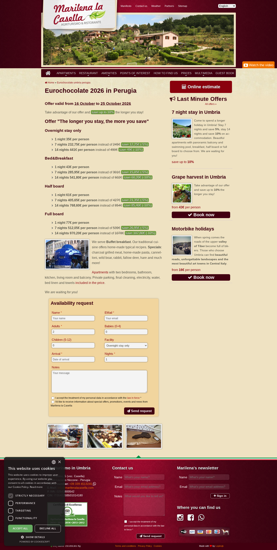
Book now (203, 214)
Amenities (109, 73)
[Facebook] (191, 519)
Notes (56, 367)
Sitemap (182, 6)
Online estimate (203, 86)
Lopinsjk (220, 546)
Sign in (221, 495)
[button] (34, 537)
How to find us (166, 73)
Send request (141, 411)
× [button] (59, 462)
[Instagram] (180, 519)
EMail (108, 312)
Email (118, 486)
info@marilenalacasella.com (76, 487)
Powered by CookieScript (34, 541)
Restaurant (88, 73)
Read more (36, 487)
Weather (156, 6)
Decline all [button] (48, 528)
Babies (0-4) (113, 326)
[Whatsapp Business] (201, 519)
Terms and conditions (126, 546)
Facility (109, 339)
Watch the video (260, 65)
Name (56, 312)
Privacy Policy (145, 546)
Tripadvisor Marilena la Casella (67, 514)
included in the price (89, 283)
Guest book (225, 73)
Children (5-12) (61, 339)
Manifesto (126, 6)
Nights (109, 353)
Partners (169, 6)
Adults (56, 326)
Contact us (141, 6)
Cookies (158, 546)
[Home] (48, 73)
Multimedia (203, 73)
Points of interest (135, 73)
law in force (133, 398)
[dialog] (34, 501)
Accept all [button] (20, 528)
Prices (186, 73)
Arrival (56, 353)
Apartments (66, 73)
